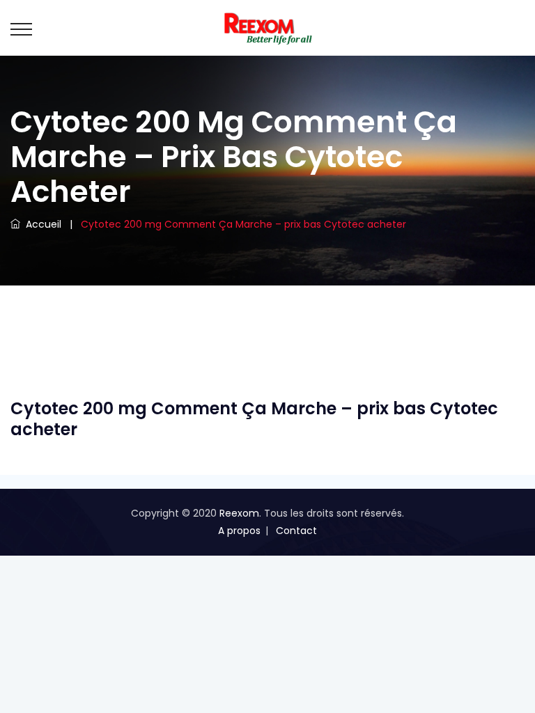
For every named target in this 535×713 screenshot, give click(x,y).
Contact (296, 531)
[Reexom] (267, 28)
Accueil (40, 224)
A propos (239, 531)
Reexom (239, 513)
